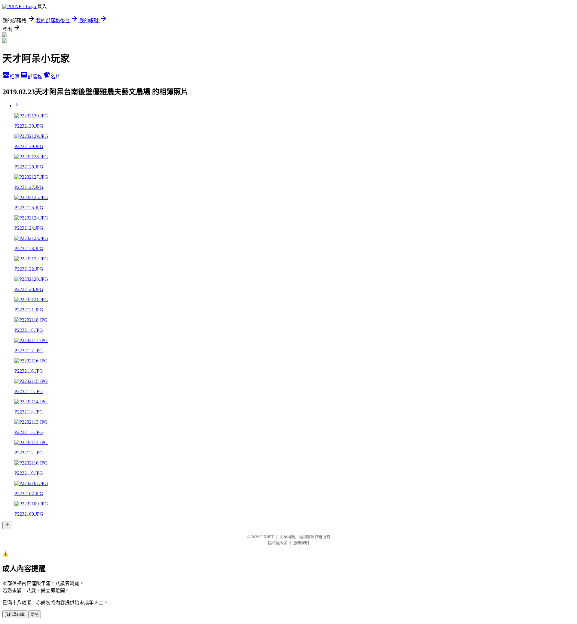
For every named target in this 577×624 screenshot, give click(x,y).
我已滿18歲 (15, 614)
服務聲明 (301, 543)
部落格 (35, 76)
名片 (55, 76)
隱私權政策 (278, 543)
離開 (34, 614)
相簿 (15, 76)
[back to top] (7, 525)
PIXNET (267, 537)
